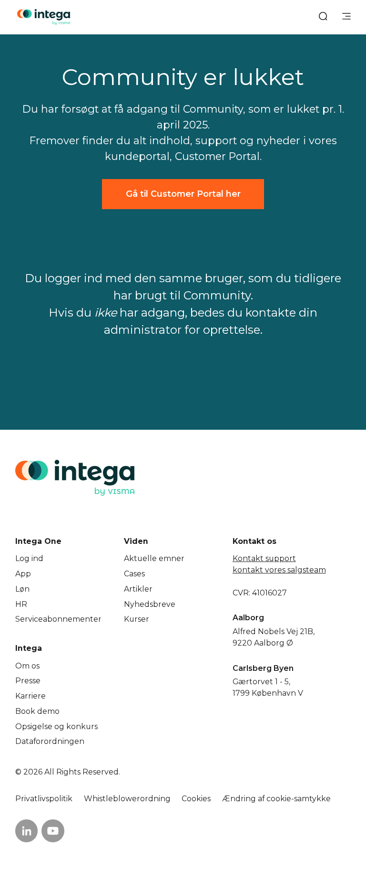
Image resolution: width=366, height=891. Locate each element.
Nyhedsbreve (149, 604)
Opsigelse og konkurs (56, 726)
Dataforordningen (49, 741)
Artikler (138, 589)
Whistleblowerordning (127, 798)
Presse (28, 680)
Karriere (30, 695)
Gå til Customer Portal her (183, 194)
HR (21, 604)
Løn (22, 589)
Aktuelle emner (154, 558)
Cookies (196, 798)
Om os (27, 665)
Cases (134, 573)
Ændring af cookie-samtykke (276, 798)
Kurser (136, 619)
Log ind (29, 558)
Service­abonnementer (58, 619)
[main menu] (346, 17)
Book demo (37, 711)
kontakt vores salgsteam (279, 569)
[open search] (323, 17)
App (23, 573)
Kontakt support (264, 558)
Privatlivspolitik (43, 798)
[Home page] (43, 17)
